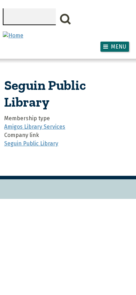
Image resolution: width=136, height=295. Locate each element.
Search (65, 19)
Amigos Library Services (34, 126)
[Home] (13, 35)
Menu (118, 46)
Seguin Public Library (31, 143)
